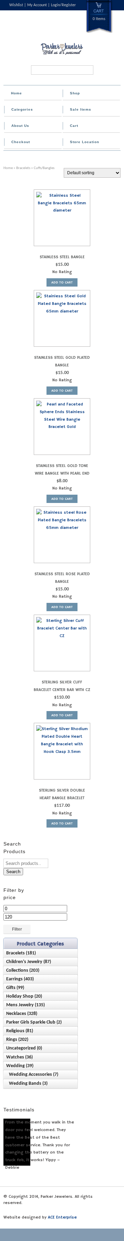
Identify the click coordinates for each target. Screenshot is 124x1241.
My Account (37, 5)
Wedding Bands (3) (28, 1083)
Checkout (20, 142)
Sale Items (80, 109)
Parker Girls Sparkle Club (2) (34, 1022)
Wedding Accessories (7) (33, 1074)
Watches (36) (19, 1057)
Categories (22, 109)
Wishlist (16, 5)
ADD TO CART (62, 282)
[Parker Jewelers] (62, 55)
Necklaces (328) (21, 1013)
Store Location (84, 142)
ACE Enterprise (62, 1217)
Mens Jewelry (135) (25, 1005)
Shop (75, 93)
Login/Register (63, 5)
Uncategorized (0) (24, 1048)
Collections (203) (22, 970)
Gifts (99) (15, 988)
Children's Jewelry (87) (28, 962)
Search (13, 871)
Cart (74, 126)
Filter (17, 929)
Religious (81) (19, 1031)
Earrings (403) (20, 979)
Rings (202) (17, 1039)
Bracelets (23, 168)
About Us (20, 126)
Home (16, 93)
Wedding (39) (19, 1066)
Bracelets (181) (21, 953)
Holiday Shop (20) (24, 996)
